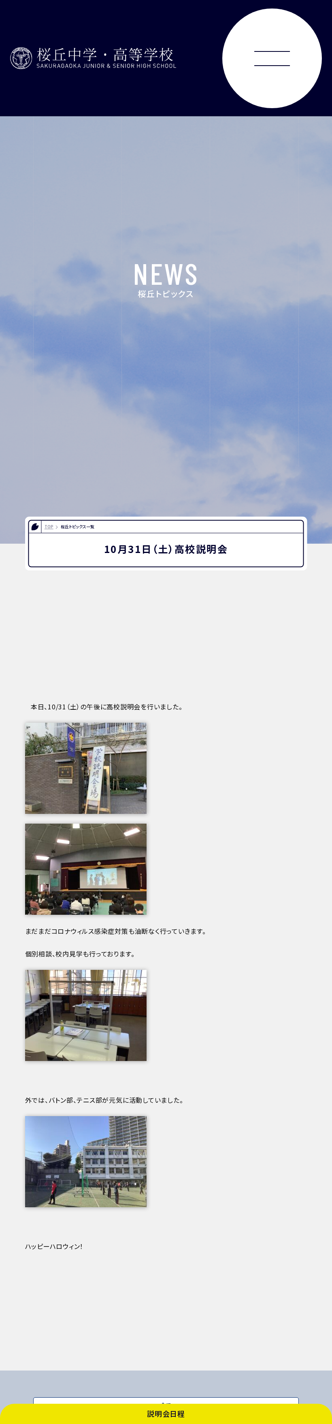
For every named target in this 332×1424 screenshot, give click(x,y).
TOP (49, 526)
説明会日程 (166, 1413)
